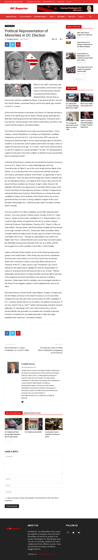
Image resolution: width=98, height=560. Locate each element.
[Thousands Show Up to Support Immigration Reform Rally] (71, 69)
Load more (79, 79)
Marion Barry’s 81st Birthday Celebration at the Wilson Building (84, 44)
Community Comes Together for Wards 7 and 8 (52, 434)
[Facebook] (68, 533)
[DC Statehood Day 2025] (33, 424)
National (61, 16)
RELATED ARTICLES (13, 413)
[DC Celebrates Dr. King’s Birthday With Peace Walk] (72, 97)
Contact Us (60, 1)
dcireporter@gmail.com (46, 554)
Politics (71, 16)
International (40, 16)
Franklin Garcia (12, 39)
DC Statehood (25, 16)
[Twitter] (23, 402)
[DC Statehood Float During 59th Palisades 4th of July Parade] (13, 424)
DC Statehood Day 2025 (33, 432)
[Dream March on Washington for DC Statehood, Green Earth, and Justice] (71, 56)
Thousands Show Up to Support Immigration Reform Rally (85, 69)
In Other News (16, 23)
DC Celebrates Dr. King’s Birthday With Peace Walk (72, 106)
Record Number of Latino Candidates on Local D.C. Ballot (17, 349)
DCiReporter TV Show (34, 1)
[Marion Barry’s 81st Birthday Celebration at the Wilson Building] (71, 42)
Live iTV (68, 1)
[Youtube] (79, 533)
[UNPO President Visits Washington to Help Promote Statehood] (87, 115)
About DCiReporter (49, 1)
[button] (90, 17)
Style (80, 16)
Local (51, 16)
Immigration (11, 16)
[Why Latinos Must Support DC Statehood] (71, 35)
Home (7, 23)
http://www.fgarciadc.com (28, 367)
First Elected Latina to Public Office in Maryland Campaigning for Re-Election (50, 350)
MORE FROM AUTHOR (32, 413)
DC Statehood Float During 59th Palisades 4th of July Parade (12, 434)
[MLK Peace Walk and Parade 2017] (87, 97)
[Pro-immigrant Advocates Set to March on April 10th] (72, 116)
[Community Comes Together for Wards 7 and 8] (54, 424)
